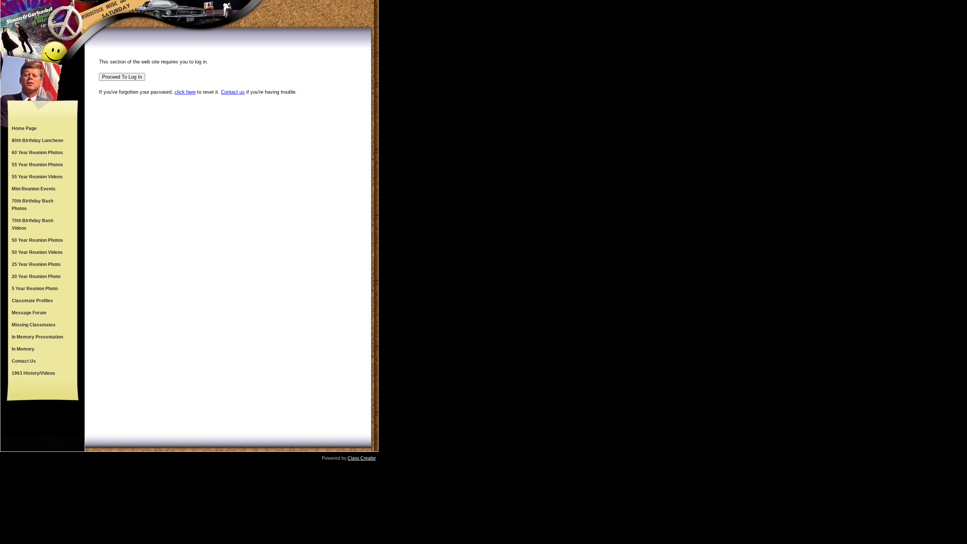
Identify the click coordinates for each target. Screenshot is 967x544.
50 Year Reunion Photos (37, 240)
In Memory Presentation (37, 337)
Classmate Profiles (32, 300)
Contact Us (24, 361)
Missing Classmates (34, 325)
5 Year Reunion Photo (35, 288)
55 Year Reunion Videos (37, 176)
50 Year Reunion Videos (37, 252)
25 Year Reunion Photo (36, 264)
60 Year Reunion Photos (37, 152)
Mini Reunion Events (34, 189)
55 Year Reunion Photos (37, 164)
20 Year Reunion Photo (36, 276)
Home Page (24, 128)
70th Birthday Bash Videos (32, 224)
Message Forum (29, 312)
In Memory (23, 349)
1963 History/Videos (33, 373)
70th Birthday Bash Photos (32, 204)
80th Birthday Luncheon (37, 140)
